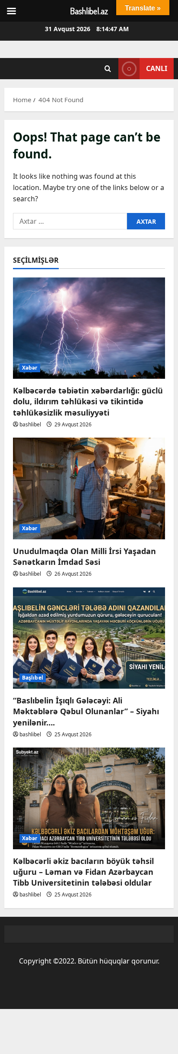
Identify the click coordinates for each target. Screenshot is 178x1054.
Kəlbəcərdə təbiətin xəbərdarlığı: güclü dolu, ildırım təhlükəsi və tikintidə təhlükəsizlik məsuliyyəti (88, 401)
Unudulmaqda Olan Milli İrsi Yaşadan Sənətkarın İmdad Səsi (84, 556)
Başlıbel (32, 677)
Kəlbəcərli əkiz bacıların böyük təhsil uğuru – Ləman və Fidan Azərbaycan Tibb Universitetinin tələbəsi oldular (83, 872)
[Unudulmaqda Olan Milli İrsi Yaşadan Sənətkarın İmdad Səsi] (89, 488)
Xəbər (30, 367)
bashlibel (30, 424)
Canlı (156, 68)
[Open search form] (108, 69)
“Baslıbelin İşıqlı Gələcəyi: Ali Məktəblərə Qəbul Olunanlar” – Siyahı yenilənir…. (86, 711)
